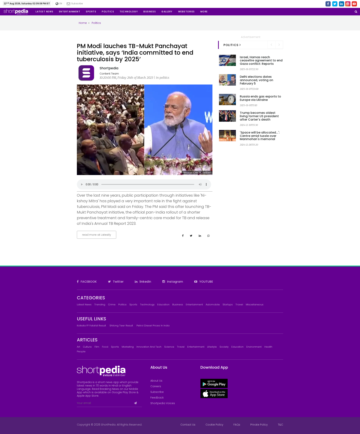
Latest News (84, 304)
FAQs (236, 424)
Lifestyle (212, 347)
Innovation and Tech (148, 347)
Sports (133, 304)
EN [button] (60, 3)
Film (96, 347)
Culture (87, 347)
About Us (156, 381)
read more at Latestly (96, 235)
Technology (147, 304)
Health (268, 347)
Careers (155, 386)
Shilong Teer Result (121, 325)
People (81, 351)
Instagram (174, 281)
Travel (239, 304)
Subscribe (157, 392)
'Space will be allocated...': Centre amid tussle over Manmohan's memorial (260, 135)
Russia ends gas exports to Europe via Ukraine (260, 98)
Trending (99, 304)
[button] (204, 11)
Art (78, 347)
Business (177, 304)
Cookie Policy (214, 424)
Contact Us (187, 424)
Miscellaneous (254, 304)
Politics (122, 304)
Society (224, 347)
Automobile (213, 304)
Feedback (157, 397)
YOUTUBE (206, 281)
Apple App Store (87, 396)
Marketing (128, 347)
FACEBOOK (88, 281)
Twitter (118, 281)
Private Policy (259, 424)
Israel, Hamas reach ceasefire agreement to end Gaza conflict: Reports (261, 60)
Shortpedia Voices (162, 403)
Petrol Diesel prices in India (153, 325)
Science (169, 347)
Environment (254, 347)
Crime (112, 304)
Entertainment (194, 304)
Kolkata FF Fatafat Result (91, 325)
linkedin (145, 281)
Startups (228, 304)
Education (163, 304)
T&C (280, 424)
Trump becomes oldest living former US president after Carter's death (259, 116)
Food (105, 347)
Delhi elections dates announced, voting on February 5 (256, 80)
